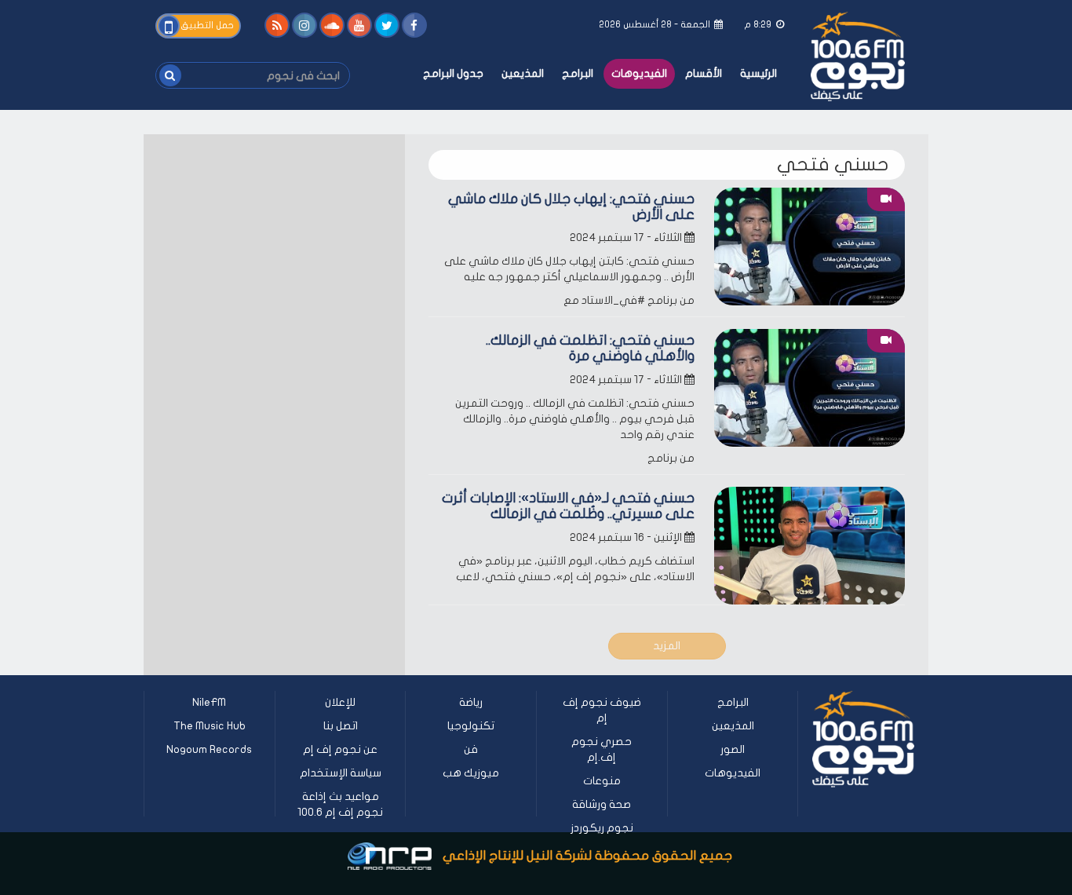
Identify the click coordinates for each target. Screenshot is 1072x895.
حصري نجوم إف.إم (601, 749)
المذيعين (522, 73)
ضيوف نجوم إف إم (602, 710)
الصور (732, 749)
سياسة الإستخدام (340, 773)
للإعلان (340, 702)
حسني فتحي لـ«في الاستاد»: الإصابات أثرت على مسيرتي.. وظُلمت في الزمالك (568, 506)
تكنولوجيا (470, 726)
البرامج (577, 73)
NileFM (209, 702)
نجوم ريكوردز (602, 828)
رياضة (471, 702)
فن (471, 749)
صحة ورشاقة (601, 804)
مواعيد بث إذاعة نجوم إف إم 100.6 (340, 804)
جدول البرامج (453, 73)
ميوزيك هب (471, 773)
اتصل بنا (340, 726)
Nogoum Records (209, 749)
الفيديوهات (639, 73)
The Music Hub (209, 726)
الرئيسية (758, 73)
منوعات (602, 781)
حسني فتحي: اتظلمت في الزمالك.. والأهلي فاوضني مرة (590, 348)
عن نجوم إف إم (340, 749)
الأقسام (703, 73)
